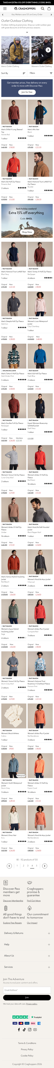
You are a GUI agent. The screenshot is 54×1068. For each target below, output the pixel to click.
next (51, 14)
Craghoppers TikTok (24, 1029)
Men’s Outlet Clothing (10, 67)
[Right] (48, 50)
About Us (9, 955)
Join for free (27, 92)
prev (2, 14)
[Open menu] (5, 8)
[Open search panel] (43, 8)
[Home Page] (25, 8)
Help (6, 944)
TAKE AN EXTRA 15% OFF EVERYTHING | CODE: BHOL (27, 3)
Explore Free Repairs (12, 923)
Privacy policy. (31, 1004)
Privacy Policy (27, 1049)
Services (8, 967)
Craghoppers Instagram (29, 1029)
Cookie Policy (27, 1056)
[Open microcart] (49, 8)
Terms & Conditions (27, 1043)
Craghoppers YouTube (35, 1029)
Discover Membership (13, 901)
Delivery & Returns (13, 933)
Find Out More (34, 901)
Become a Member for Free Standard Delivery (27, 15)
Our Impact (32, 923)
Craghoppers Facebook (19, 1029)
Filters (32, 73)
